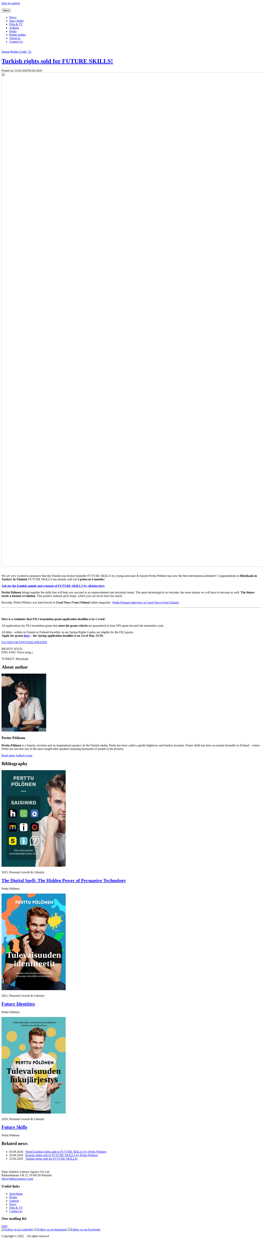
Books (13, 1197)
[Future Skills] (34, 1112)
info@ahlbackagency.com (17, 1178)
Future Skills (14, 1127)
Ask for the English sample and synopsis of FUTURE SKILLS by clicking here (53, 585)
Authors (14, 27)
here (27, 635)
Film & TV (16, 24)
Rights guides (17, 34)
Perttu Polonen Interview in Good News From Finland (145, 602)
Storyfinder (16, 1193)
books (13, 31)
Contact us (15, 1211)
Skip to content (11, 3)
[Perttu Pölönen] (24, 730)
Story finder (16, 20)
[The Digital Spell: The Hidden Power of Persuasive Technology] (34, 865)
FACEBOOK (10, 642)
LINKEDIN (39, 642)
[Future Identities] (34, 989)
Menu (6, 10)
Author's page (23, 755)
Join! (5, 1226)
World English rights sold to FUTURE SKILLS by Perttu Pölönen (65, 1151)
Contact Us (16, 41)
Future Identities (18, 1003)
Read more (8, 755)
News (12, 17)
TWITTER (25, 642)
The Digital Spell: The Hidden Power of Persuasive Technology (64, 880)
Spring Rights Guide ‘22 (16, 51)
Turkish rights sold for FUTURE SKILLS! (57, 61)
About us (14, 38)
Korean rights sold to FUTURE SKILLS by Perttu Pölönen (61, 1155)
